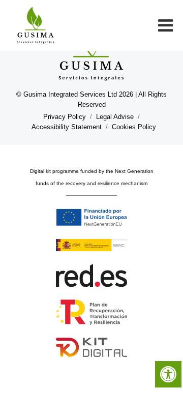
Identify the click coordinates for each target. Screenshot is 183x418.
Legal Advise (115, 117)
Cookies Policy (134, 127)
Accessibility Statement (67, 127)
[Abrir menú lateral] (162, 25)
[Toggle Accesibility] (168, 374)
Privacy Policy (64, 117)
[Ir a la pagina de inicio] (35, 25)
